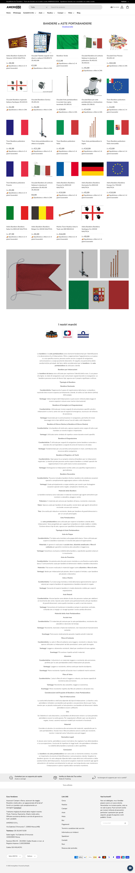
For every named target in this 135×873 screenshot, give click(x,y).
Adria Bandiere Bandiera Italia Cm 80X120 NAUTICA (16, 228)
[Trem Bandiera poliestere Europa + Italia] (118, 86)
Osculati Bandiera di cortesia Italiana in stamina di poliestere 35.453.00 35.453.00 (42, 186)
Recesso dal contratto (69, 848)
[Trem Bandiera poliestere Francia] (17, 127)
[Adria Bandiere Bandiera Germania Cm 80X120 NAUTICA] (93, 169)
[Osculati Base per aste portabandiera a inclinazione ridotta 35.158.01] (93, 86)
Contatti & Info (28, 13)
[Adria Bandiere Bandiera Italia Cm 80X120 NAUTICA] (17, 213)
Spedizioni (65, 836)
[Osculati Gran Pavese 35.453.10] (118, 42)
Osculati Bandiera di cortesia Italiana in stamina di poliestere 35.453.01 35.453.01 (92, 59)
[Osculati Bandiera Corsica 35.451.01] (42, 86)
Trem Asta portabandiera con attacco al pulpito (42, 142)
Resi (63, 844)
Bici (63, 820)
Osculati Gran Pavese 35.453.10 (114, 57)
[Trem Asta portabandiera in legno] (93, 127)
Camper (60, 13)
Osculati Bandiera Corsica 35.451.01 (40, 101)
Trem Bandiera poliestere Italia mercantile (116, 142)
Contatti (64, 840)
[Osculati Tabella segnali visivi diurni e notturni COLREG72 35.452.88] (42, 42)
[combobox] (65, 7)
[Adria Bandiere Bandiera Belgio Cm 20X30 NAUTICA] (42, 213)
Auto (40, 13)
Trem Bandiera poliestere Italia (66, 142)
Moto (70, 13)
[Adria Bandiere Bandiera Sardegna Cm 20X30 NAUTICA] (93, 213)
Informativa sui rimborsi (70, 832)
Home (8, 13)
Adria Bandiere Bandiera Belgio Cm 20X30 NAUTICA (41, 228)
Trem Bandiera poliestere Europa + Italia (116, 101)
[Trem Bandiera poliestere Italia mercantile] (118, 127)
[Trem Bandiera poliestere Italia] (67, 127)
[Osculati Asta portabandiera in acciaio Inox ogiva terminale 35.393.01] (67, 86)
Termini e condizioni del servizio (73, 828)
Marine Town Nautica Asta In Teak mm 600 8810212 (67, 228)
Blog (78, 13)
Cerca (64, 801)
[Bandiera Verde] (67, 42)
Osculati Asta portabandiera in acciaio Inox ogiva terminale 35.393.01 (67, 102)
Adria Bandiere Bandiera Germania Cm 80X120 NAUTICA (91, 185)
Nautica (50, 13)
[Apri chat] (130, 868)
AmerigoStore (14, 866)
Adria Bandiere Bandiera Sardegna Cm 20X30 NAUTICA (91, 229)
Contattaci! (17, 808)
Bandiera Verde (62, 56)
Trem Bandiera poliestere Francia (15, 142)
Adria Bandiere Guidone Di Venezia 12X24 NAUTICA (16, 57)
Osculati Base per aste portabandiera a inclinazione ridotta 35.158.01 (92, 102)
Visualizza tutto (67, 27)
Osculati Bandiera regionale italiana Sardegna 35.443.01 (16, 101)
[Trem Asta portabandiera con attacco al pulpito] (42, 127)
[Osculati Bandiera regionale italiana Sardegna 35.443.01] (17, 86)
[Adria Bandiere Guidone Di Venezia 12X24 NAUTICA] (17, 42)
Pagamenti (65, 824)
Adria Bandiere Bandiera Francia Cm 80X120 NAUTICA (66, 185)
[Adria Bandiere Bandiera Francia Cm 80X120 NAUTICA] (67, 169)
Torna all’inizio (67, 785)
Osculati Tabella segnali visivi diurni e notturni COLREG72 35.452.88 (42, 58)
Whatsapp (17, 13)
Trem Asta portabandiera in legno (92, 142)
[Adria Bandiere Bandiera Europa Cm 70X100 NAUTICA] (118, 169)
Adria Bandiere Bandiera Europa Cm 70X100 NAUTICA (116, 185)
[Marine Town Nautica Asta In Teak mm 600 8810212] (67, 213)
